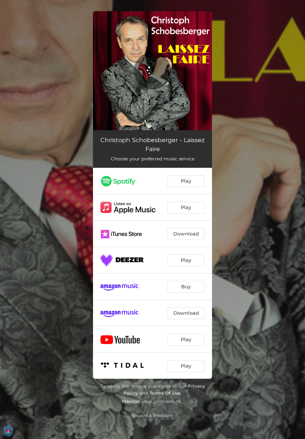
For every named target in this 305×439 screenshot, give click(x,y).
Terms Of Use (165, 393)
